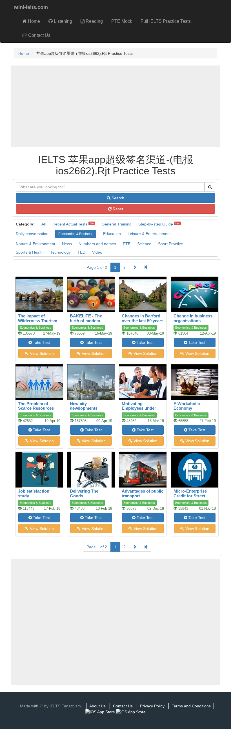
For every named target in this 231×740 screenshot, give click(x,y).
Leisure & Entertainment (149, 233)
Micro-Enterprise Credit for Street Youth (190, 496)
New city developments (83, 406)
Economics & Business (75, 234)
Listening (62, 21)
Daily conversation (32, 233)
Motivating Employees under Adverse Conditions (141, 408)
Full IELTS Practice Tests (166, 21)
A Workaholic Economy (187, 406)
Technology (60, 252)
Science (144, 244)
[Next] (134, 267)
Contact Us (38, 35)
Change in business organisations (193, 318)
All (43, 224)
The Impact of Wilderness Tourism (37, 318)
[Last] (145, 267)
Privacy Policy (152, 706)
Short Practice (170, 244)
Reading (94, 21)
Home (33, 21)
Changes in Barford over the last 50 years (142, 318)
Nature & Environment (35, 244)
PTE (126, 244)
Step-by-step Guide (155, 224)
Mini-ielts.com (31, 7)
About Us (97, 706)
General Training (117, 224)
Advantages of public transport (142, 493)
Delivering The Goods (84, 493)
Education (112, 233)
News (67, 244)
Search (117, 198)
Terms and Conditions (191, 706)
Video (97, 252)
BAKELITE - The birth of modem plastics (86, 320)
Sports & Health (30, 252)
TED (81, 252)
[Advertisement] (115, 106)
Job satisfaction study (33, 493)
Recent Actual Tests (69, 224)
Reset (117, 209)
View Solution (41, 353)
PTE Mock (121, 21)
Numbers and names (97, 244)
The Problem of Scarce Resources (36, 406)
